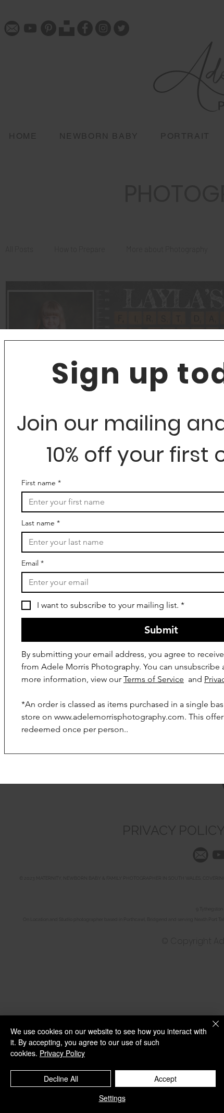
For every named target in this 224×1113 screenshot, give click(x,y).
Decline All (61, 1078)
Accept (165, 1078)
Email (32, 563)
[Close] (209, 1030)
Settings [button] (112, 1098)
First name (41, 482)
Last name (40, 523)
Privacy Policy (62, 1053)
